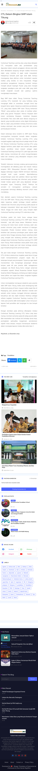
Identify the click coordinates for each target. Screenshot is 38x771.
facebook (11, 549)
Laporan (19, 573)
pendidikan (20, 585)
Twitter (20, 360)
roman (4, 591)
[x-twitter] (16, 755)
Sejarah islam (23, 591)
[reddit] (25, 755)
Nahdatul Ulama (18, 579)
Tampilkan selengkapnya (30, 377)
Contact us (19, 762)
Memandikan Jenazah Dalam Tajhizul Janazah (22, 636)
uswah (9, 597)
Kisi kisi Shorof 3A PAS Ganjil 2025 (12, 703)
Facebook (13, 360)
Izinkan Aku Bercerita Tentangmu (12, 697)
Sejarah (16, 591)
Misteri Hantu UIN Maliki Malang (20, 531)
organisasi (18, 582)
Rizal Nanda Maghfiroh (24, 768)
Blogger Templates (19, 766)
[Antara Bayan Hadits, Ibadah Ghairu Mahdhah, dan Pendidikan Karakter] (5, 523)
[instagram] (22, 755)
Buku (30, 566)
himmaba (30, 569)
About (12, 762)
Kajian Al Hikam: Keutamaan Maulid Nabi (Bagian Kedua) (23, 661)
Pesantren (5, 588)
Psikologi (17, 588)
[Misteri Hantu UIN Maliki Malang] (5, 532)
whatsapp (29, 549)
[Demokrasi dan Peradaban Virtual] (5, 503)
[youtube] (19, 755)
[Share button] (29, 360)
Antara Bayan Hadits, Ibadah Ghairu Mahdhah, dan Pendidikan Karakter (23, 522)
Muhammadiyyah (7, 579)
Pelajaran (12, 585)
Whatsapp (24, 360)
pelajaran (4, 585)
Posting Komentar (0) (19, 489)
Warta (15, 597)
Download (11, 569)
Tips (34, 594)
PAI (24, 582)
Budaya (25, 566)
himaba (23, 569)
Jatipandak (11, 573)
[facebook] (13, 755)
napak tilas (5, 582)
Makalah (26, 573)
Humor (4, 573)
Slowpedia (5, 594)
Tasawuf (28, 594)
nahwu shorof (28, 579)
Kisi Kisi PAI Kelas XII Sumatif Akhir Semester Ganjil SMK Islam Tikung (18, 710)
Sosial (12, 594)
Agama (4, 566)
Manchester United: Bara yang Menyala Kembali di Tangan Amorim (19, 717)
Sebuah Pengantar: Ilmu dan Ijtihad (22, 644)
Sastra (9, 591)
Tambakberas (19, 594)
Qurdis (28, 588)
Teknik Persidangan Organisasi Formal (13, 691)
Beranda (3, 10)
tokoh (3, 597)
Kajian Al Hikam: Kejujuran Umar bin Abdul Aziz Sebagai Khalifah (23, 512)
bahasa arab (12, 566)
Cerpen (4, 569)
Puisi (23, 588)
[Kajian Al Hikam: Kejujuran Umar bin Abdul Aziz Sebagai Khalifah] (5, 513)
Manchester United (16, 576)
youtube (29, 554)
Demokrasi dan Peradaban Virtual (20, 502)
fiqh (18, 569)
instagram (11, 554)
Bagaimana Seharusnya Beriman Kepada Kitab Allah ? (23, 653)
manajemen (5, 576)
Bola (19, 566)
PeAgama (30, 582)
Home (6, 762)
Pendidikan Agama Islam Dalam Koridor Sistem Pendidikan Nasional (16, 435)
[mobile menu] (2, 4)
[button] (36, 4)
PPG (11, 588)
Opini (12, 582)
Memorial (25, 576)
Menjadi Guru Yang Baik (9, 405)
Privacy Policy (29, 762)
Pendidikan (10, 10)
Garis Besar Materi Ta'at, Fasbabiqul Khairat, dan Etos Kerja (18, 466)
